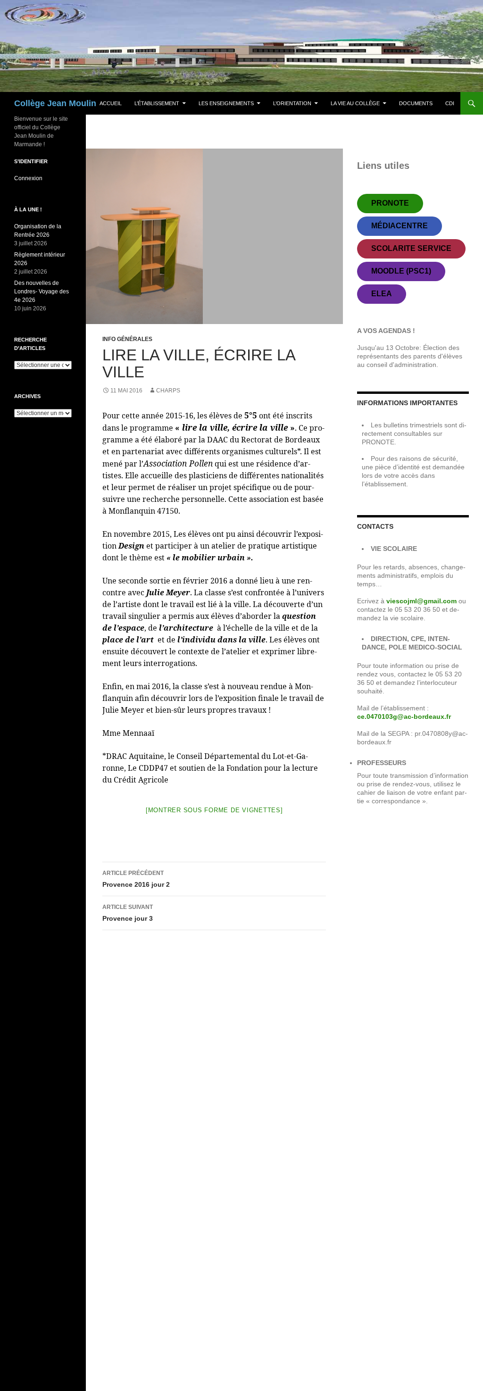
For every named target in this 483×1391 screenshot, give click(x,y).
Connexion (28, 178)
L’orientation (292, 103)
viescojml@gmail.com (422, 601)
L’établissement (156, 103)
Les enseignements (226, 103)
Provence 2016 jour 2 (136, 879)
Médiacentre (399, 226)
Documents (416, 103)
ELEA (381, 294)
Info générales (127, 339)
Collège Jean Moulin (55, 103)
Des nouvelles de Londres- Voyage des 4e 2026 (41, 291)
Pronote (390, 203)
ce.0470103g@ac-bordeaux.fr (404, 716)
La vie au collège (355, 103)
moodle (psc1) (401, 271)
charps (168, 390)
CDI (449, 103)
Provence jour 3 (127, 913)
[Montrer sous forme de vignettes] (214, 810)
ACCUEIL (111, 103)
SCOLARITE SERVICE (411, 248)
